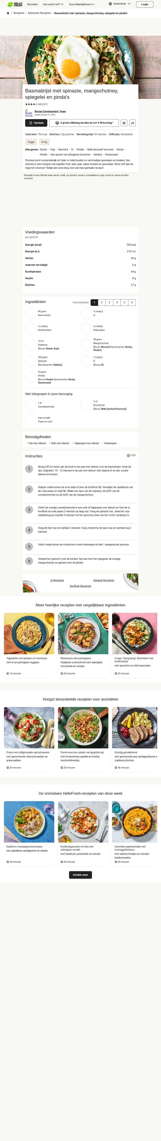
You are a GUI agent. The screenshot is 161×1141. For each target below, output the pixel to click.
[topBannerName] (80, 27)
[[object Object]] (124, 123)
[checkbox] (26, 104)
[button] (120, 4)
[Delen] (132, 123)
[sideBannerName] (80, 203)
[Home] (8, 13)
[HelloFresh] (15, 4)
